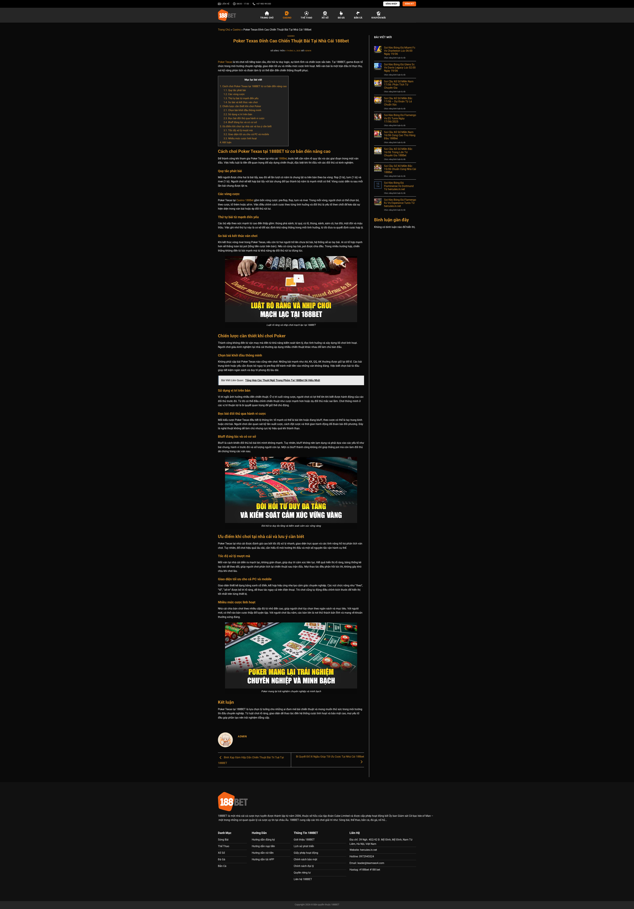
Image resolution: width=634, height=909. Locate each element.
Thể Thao (306, 17)
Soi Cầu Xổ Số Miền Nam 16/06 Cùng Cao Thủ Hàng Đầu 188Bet (399, 135)
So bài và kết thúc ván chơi (241, 102)
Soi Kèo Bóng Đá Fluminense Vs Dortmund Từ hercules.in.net (399, 186)
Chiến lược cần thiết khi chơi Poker (240, 106)
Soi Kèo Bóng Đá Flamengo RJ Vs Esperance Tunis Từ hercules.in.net (400, 203)
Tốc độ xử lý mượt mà (238, 130)
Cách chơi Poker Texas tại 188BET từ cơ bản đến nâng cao (253, 86)
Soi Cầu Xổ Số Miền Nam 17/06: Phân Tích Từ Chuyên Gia (398, 84)
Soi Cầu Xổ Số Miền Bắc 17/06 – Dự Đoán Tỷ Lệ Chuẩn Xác (398, 101)
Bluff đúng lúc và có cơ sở (240, 122)
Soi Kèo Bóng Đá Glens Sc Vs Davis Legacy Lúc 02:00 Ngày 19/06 (400, 67)
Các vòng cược (234, 94)
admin (308, 51)
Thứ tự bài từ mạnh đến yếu (241, 98)
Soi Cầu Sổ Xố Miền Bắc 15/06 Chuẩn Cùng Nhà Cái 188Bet (400, 169)
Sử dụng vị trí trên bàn (238, 114)
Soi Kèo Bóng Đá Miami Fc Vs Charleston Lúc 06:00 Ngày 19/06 (399, 50)
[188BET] (235, 15)
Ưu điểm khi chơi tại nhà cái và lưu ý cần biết (246, 126)
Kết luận (225, 142)
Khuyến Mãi (378, 17)
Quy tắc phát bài (235, 90)
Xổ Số (325, 17)
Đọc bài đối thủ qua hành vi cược (244, 118)
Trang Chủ (267, 17)
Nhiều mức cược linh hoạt (240, 138)
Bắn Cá (358, 17)
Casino (287, 17)
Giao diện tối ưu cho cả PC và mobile (246, 134)
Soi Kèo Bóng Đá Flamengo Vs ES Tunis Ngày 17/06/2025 (400, 118)
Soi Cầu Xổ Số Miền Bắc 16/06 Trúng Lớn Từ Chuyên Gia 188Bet (398, 152)
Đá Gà (341, 17)
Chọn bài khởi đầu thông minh (242, 110)
